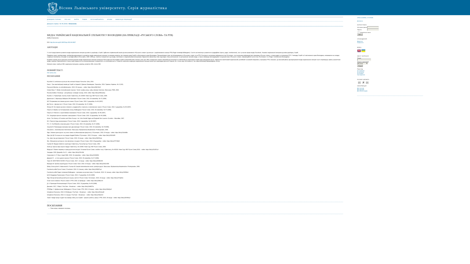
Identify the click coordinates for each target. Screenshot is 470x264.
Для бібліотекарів (362, 91)
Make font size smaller (359, 82)
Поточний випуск (97, 19)
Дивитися (360, 41)
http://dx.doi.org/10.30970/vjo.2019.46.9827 (63, 42)
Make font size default (363, 82)
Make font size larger (367, 82)
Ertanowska (72, 23)
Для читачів (360, 88)
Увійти (76, 19)
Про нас (68, 19)
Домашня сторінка (54, 19)
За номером (360, 70)
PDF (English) (51, 72)
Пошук (84, 19)
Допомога (360, 21)
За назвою (360, 73)
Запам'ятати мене (365, 32)
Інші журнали (361, 74)
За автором (360, 72)
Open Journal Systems (365, 17)
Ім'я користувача (362, 27)
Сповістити (360, 42)
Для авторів (360, 89)
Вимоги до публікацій (124, 19)
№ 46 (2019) (63, 23)
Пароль (359, 29)
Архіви (109, 19)
